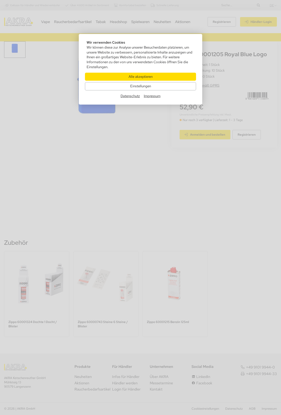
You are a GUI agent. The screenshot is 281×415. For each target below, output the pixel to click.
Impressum (152, 96)
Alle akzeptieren (141, 76)
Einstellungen (140, 86)
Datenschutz (130, 96)
